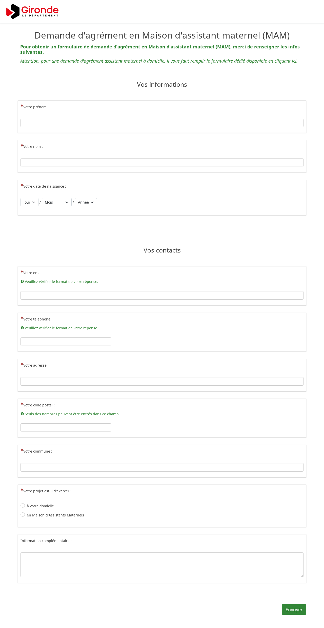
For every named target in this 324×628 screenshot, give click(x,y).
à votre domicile (40, 506)
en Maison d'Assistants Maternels (55, 515)
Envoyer (294, 609)
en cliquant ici (282, 61)
